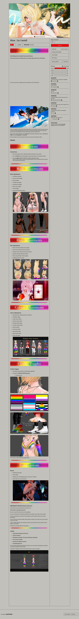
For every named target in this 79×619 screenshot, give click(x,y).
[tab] (34, 36)
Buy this (60, 45)
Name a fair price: (55, 39)
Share (66, 61)
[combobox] (57, 61)
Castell (19, 44)
